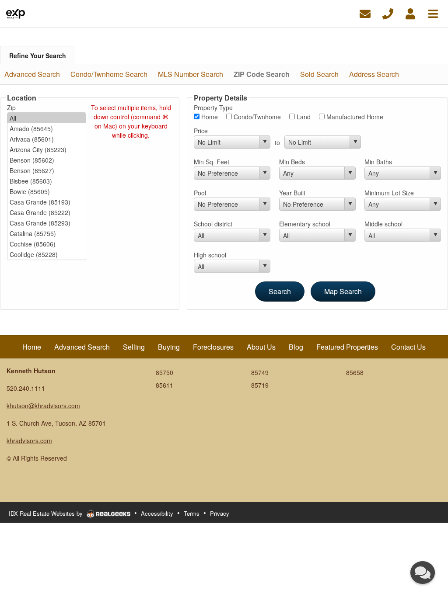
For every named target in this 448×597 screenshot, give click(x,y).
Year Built (292, 192)
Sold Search (319, 74)
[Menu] (433, 13)
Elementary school (304, 223)
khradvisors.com (29, 440)
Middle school (383, 223)
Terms (192, 513)
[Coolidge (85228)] (46, 254)
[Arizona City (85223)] (46, 149)
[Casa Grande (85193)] (46, 202)
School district (213, 223)
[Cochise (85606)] (46, 244)
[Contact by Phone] (387, 13)
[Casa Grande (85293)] (46, 223)
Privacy (219, 513)
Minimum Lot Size (389, 192)
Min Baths (378, 161)
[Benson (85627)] (46, 170)
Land (303, 116)
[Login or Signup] (410, 13)
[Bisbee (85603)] (46, 181)
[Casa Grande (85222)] (46, 212)
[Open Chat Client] (422, 572)
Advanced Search (32, 74)
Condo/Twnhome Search (108, 74)
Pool (200, 192)
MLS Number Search (190, 74)
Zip (11, 107)
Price (201, 130)
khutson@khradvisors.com (43, 405)
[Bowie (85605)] (46, 191)
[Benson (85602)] (46, 160)
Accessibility (157, 513)
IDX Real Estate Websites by (46, 513)
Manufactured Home (354, 116)
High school (210, 254)
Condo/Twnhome (256, 116)
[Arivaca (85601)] (46, 139)
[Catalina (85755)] (46, 233)
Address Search (374, 74)
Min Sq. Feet (211, 161)
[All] (46, 118)
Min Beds (292, 161)
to (277, 142)
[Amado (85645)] (46, 128)
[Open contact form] (365, 13)
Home (209, 116)
